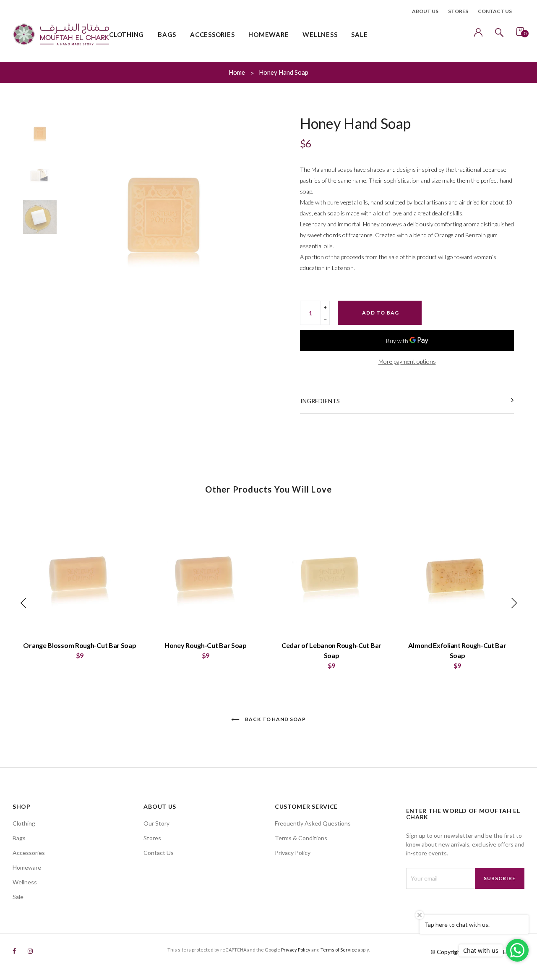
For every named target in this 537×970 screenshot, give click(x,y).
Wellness (25, 882)
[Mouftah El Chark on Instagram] (30, 950)
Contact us (495, 11)
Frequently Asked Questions (313, 823)
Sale (18, 896)
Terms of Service (339, 949)
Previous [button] (75, 215)
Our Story (156, 823)
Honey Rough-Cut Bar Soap (205, 645)
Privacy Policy (292, 852)
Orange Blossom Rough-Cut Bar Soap (79, 645)
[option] (163, 215)
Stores (458, 11)
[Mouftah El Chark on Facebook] (14, 950)
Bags (19, 838)
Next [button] (251, 215)
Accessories (29, 852)
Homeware (27, 867)
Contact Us (158, 852)
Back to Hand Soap (275, 719)
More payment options (407, 361)
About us (425, 11)
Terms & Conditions (301, 838)
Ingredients (320, 401)
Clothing (24, 823)
